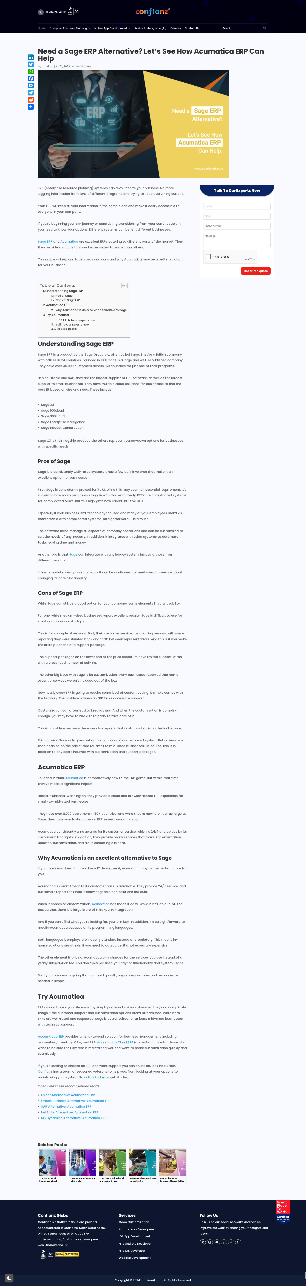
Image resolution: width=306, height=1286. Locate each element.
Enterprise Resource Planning (68, 28)
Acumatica (69, 241)
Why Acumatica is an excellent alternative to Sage (91, 310)
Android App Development (138, 1229)
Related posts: (66, 329)
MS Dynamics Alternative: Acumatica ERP (73, 1118)
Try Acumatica (57, 315)
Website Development (135, 1258)
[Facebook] (231, 1242)
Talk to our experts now (80, 320)
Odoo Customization (134, 1222)
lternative (61, 1095)
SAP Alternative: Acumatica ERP (66, 1106)
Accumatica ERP (51, 1036)
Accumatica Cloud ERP (115, 1042)
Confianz (47, 66)
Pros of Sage (63, 296)
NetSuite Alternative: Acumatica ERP (70, 1112)
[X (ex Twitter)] (203, 1242)
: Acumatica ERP (82, 1095)
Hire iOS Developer (132, 1251)
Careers (175, 28)
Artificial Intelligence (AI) (150, 28)
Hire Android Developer (135, 1244)
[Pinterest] (238, 1242)
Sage (73, 554)
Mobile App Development (110, 28)
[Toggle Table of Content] (123, 286)
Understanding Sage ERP (64, 291)
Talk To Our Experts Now (72, 324)
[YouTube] (217, 1242)
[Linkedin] (224, 1242)
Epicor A (47, 1095)
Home (42, 28)
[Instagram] (210, 1242)
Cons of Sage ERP (68, 300)
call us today (94, 1077)
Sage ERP (45, 241)
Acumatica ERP (81, 66)
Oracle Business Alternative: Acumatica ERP (75, 1101)
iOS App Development (134, 1236)
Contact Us (192, 28)
